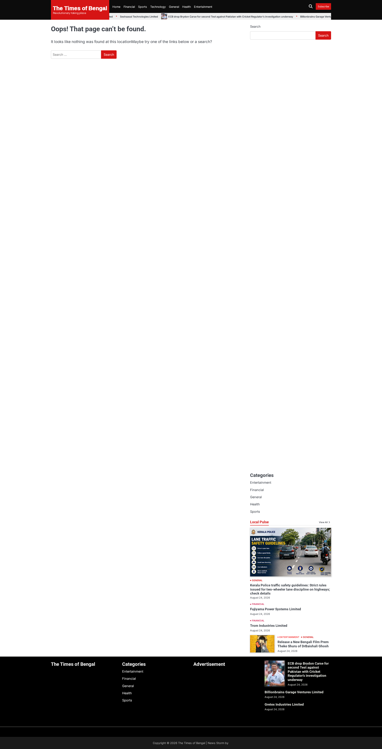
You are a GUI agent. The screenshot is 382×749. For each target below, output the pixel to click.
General (174, 6)
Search (255, 26)
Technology (158, 6)
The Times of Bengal (80, 8)
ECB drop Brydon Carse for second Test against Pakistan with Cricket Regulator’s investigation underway (226, 16)
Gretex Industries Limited (284, 704)
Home (116, 6)
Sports (142, 6)
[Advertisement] (290, 73)
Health (186, 6)
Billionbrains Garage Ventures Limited (317, 16)
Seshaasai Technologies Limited (134, 16)
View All (323, 522)
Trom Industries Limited (268, 626)
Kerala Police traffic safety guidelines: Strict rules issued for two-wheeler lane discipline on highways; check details (290, 589)
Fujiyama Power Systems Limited (275, 609)
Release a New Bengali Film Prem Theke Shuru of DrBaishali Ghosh (303, 644)
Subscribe (323, 6)
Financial (129, 6)
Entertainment (203, 6)
